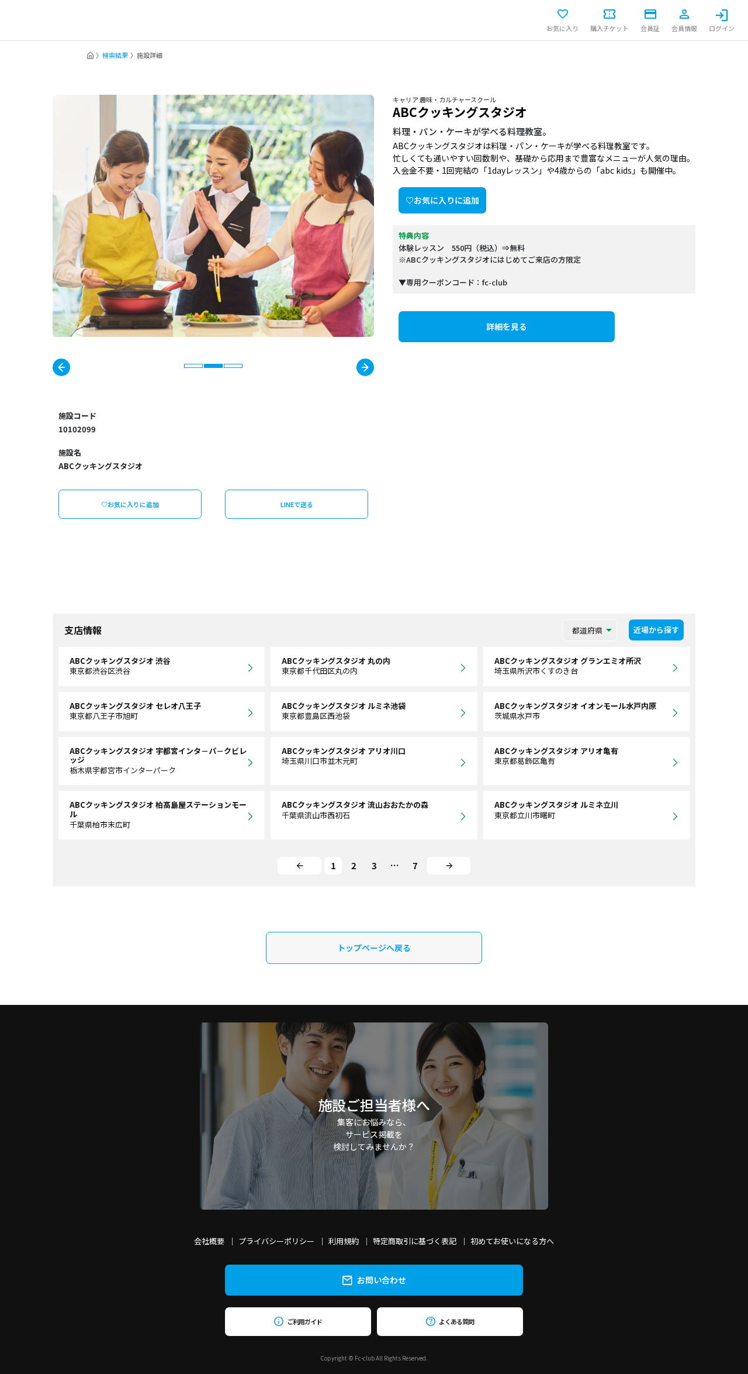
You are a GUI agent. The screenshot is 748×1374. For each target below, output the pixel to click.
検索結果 (115, 55)
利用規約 (343, 1240)
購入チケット (609, 27)
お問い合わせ (381, 1280)
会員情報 (684, 27)
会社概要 (209, 1240)
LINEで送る (296, 504)
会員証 (650, 27)
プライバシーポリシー (276, 1240)
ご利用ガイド (304, 1321)
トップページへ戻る (374, 947)
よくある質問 (456, 1321)
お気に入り (562, 27)
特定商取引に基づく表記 (414, 1240)
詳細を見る (506, 326)
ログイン (722, 27)
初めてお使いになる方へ (512, 1240)
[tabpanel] (213, 216)
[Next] (448, 865)
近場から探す (656, 629)
